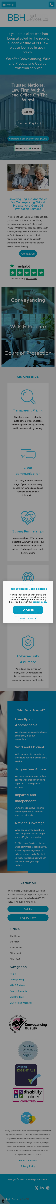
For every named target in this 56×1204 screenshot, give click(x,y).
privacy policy (40, 601)
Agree (29, 609)
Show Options (27, 618)
